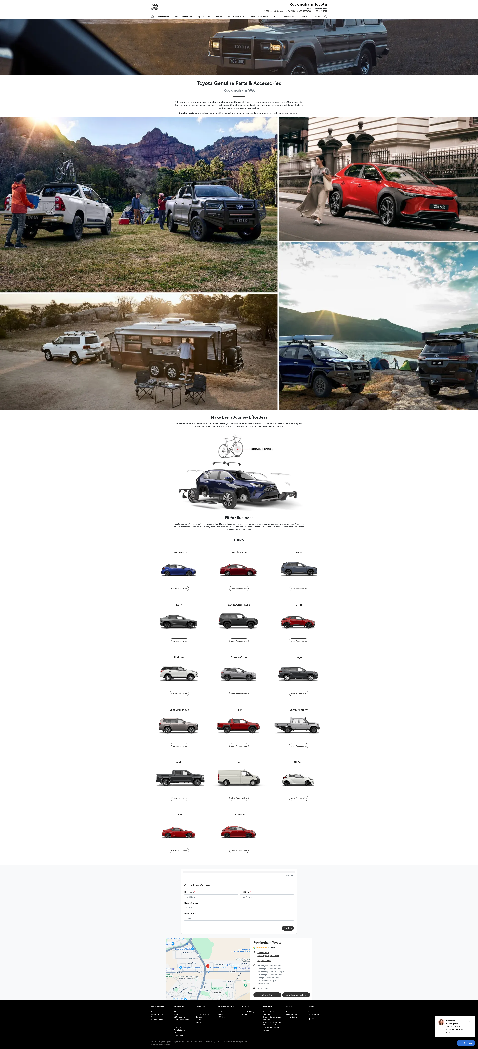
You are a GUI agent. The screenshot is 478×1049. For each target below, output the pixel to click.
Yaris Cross (178, 1027)
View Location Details (296, 994)
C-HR (176, 1022)
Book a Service (292, 1011)
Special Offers (204, 16)
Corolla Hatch (157, 1014)
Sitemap (201, 1042)
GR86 (220, 1014)
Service (219, 16)
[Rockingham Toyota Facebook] (310, 1019)
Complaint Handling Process (236, 1042)
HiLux (198, 1011)
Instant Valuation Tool (272, 1022)
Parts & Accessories (236, 16)
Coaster (199, 1022)
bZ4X (176, 1014)
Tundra (199, 1017)
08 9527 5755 (321, 11)
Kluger (176, 1032)
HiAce (198, 1019)
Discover (303, 16)
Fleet (276, 16)
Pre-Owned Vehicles (183, 16)
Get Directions (267, 994)
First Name (189, 892)
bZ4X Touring (179, 1017)
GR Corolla (222, 1017)
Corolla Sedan (157, 1019)
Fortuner (177, 1024)
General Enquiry (314, 1014)
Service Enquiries (293, 1014)
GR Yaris (221, 1011)
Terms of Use (220, 1042)
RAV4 (176, 1011)
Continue (288, 928)
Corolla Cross (179, 1030)
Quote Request (269, 1024)
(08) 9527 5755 (305, 11)
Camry (154, 1017)
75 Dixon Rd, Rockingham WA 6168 (280, 11)
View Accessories (179, 588)
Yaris (153, 1011)
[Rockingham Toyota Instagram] (313, 1019)
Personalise (289, 16)
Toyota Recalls (291, 1017)
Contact (317, 16)
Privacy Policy (210, 1042)
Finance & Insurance (259, 16)
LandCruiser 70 (202, 1014)
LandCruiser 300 (180, 1035)
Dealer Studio (165, 1044)
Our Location (313, 1011)
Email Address (191, 913)
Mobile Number (192, 902)
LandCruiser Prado (181, 1019)
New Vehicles (163, 16)
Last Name (245, 892)
